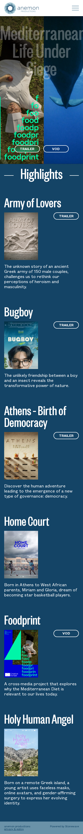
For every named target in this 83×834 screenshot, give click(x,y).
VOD (56, 149)
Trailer (27, 149)
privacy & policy (14, 829)
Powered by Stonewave (64, 826)
